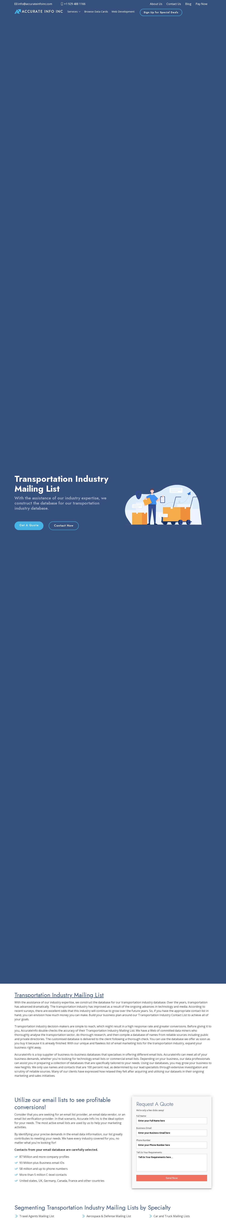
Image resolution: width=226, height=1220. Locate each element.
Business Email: (144, 1128)
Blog (188, 4)
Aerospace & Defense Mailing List (109, 1216)
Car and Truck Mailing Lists (172, 1216)
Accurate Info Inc (42, 11)
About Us (156, 4)
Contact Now (63, 526)
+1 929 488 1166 (74, 4)
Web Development (123, 11)
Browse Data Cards (96, 11)
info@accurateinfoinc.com (34, 4)
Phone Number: (143, 1140)
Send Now (172, 1178)
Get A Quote (28, 525)
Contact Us (173, 4)
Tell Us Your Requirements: (149, 1152)
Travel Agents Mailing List (36, 1216)
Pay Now (201, 4)
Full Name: (141, 1116)
